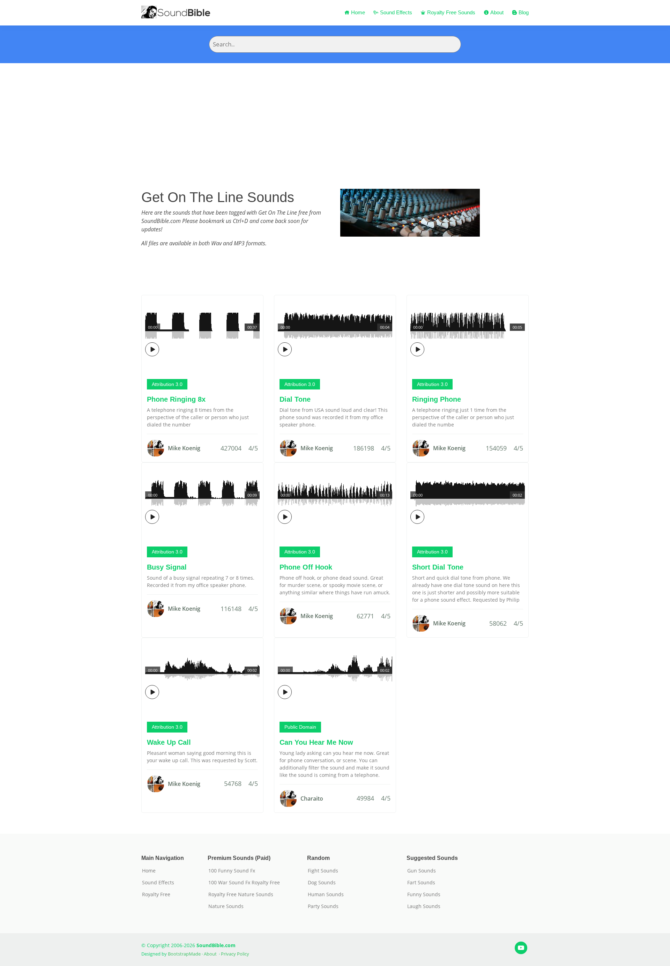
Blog (523, 12)
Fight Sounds (323, 870)
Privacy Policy (235, 954)
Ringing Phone (436, 399)
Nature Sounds (226, 906)
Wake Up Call (169, 742)
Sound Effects (395, 12)
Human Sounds (326, 894)
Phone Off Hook (306, 567)
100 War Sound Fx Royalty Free (244, 882)
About (496, 12)
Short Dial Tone (437, 567)
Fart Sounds (421, 882)
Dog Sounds (322, 882)
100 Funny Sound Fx (231, 870)
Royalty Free (156, 894)
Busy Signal (167, 567)
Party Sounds (323, 906)
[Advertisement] (335, 115)
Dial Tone (295, 399)
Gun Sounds (421, 870)
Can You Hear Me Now (316, 742)
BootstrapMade (184, 954)
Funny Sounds (423, 894)
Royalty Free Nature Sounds (240, 894)
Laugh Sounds (423, 906)
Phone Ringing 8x (176, 399)
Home (357, 12)
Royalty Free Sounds (450, 12)
